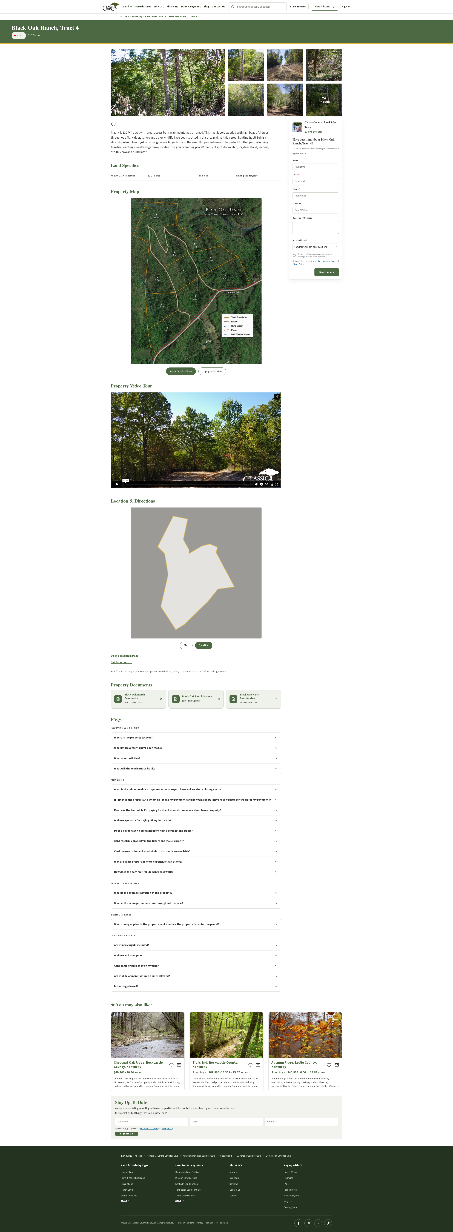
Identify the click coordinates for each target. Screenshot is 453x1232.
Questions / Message (302, 218)
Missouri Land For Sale (186, 1178)
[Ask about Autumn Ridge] (337, 1065)
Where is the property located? (133, 738)
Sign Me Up (126, 1134)
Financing (172, 6)
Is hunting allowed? (126, 986)
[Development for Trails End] (226, 1051)
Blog (206, 6)
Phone (296, 189)
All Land (124, 16)
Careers (233, 1195)
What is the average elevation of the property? (143, 893)
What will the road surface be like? (135, 769)
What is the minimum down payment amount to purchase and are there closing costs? (167, 789)
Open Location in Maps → (126, 656)
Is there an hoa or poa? (128, 955)
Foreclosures (143, 6)
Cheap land (226, 1155)
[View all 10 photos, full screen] (168, 82)
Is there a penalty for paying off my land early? (142, 820)
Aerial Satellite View (181, 371)
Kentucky (137, 16)
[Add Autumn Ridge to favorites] (329, 1065)
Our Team (234, 1178)
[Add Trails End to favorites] (250, 1065)
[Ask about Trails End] (258, 1065)
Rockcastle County (155, 16)
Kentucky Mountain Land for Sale (199, 1155)
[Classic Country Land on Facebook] (298, 1223)
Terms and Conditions (326, 261)
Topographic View (212, 371)
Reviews (234, 1184)
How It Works (290, 1172)
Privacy (199, 1222)
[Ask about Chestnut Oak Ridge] (179, 1065)
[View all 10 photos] (324, 100)
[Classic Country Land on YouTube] (318, 1223)
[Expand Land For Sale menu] (131, 6)
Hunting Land (127, 1172)
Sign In (346, 6)
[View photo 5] (246, 100)
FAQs (286, 1184)
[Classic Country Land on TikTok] (328, 1223)
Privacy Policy (298, 264)
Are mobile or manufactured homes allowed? (142, 976)
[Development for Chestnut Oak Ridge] (147, 1051)
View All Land (322, 6)
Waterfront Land (129, 1195)
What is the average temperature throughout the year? (148, 903)
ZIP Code (297, 203)
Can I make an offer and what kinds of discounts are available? (152, 851)
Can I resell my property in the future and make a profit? (149, 841)
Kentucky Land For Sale (187, 1184)
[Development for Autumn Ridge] (305, 1051)
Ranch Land (127, 1189)
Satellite (203, 645)
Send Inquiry (326, 272)
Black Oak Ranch (178, 16)
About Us (234, 1172)
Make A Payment (191, 6)
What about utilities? (127, 758)
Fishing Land (127, 1184)
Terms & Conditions (185, 1222)
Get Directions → (121, 662)
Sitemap (224, 1222)
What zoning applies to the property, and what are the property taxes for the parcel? (166, 924)
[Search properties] (232, 7)
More (124, 1200)
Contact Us (218, 6)
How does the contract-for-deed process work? (143, 872)
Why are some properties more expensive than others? (148, 862)
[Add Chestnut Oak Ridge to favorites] (171, 1065)
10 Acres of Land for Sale (249, 1155)
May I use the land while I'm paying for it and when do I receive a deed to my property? (167, 810)
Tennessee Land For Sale (188, 1189)
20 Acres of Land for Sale (278, 1155)
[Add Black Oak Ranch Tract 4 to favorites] (113, 124)
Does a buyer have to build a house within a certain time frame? (153, 831)
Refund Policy (212, 1222)
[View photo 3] (285, 65)
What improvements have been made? (138, 748)
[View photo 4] (324, 65)
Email (296, 175)
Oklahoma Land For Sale (187, 1172)
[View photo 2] (246, 65)
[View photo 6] (285, 100)
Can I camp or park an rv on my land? (136, 966)
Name (296, 160)
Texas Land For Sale (185, 1195)
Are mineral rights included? (131, 945)
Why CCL (159, 6)
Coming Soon (290, 1207)
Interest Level (300, 240)
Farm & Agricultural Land (133, 1178)
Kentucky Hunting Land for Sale (162, 1155)
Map (186, 645)
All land (138, 1155)
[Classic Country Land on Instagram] (308, 1223)
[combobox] (261, 7)
